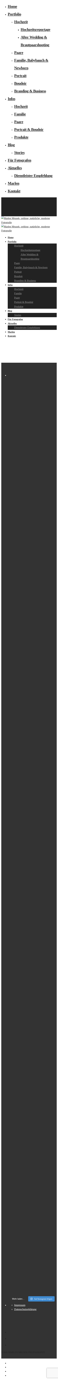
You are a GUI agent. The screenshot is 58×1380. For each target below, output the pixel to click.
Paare (18, 52)
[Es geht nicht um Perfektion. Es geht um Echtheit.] (32, 1082)
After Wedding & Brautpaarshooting (30, 256)
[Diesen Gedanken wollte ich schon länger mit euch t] (32, 471)
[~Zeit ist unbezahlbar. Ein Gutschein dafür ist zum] (32, 956)
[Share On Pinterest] (8, 1371)
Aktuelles (15, 168)
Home (12, 6)
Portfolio (14, 14)
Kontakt (14, 191)
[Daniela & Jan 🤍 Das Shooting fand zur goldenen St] (32, 392)
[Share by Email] (8, 1375)
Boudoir (20, 83)
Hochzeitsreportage (35, 29)
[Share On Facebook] (8, 1363)
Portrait (20, 76)
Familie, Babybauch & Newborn (31, 267)
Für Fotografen (19, 160)
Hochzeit (21, 22)
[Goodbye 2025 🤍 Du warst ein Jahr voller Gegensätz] (32, 766)
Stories (19, 152)
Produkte (21, 137)
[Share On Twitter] (8, 1367)
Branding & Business (30, 91)
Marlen (13, 183)
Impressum (19, 1305)
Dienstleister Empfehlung (33, 176)
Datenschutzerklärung (25, 1309)
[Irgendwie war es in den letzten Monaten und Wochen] (32, 590)
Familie (20, 114)
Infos (11, 99)
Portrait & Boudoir (29, 129)
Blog (11, 145)
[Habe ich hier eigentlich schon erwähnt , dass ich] (32, 659)
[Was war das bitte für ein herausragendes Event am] (32, 1203)
